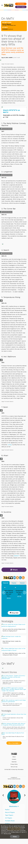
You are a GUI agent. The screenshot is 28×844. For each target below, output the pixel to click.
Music (13, 806)
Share (15, 570)
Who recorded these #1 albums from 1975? (13, 737)
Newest (22, 583)
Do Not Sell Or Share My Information (14, 769)
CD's (6, 812)
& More (7, 823)
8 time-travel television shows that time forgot (13, 718)
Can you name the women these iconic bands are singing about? (14, 630)
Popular (14, 583)
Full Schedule (21, 3)
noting (9, 444)
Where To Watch (21, 7)
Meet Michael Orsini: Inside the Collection (12, 642)
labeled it (16, 555)
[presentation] (3, 592)
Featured (5, 583)
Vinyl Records (9, 809)
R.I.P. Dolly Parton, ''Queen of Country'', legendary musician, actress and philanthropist (14, 682)
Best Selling (9, 815)
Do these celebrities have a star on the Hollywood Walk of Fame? (14, 654)
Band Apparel (9, 820)
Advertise (14, 761)
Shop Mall (14, 613)
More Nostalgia (13, 743)
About (14, 756)
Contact (14, 759)
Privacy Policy (14, 764)
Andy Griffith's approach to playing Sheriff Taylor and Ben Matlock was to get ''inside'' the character (14, 694)
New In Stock (9, 818)
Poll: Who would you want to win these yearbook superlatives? (12, 704)
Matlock (10, 29)
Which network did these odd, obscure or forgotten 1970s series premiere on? (14, 727)
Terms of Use (14, 766)
